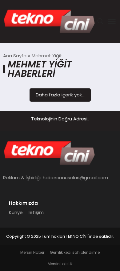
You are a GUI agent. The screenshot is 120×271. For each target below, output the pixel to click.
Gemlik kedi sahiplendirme (75, 252)
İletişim (35, 212)
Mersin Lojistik (60, 263)
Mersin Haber (32, 252)
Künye (16, 212)
